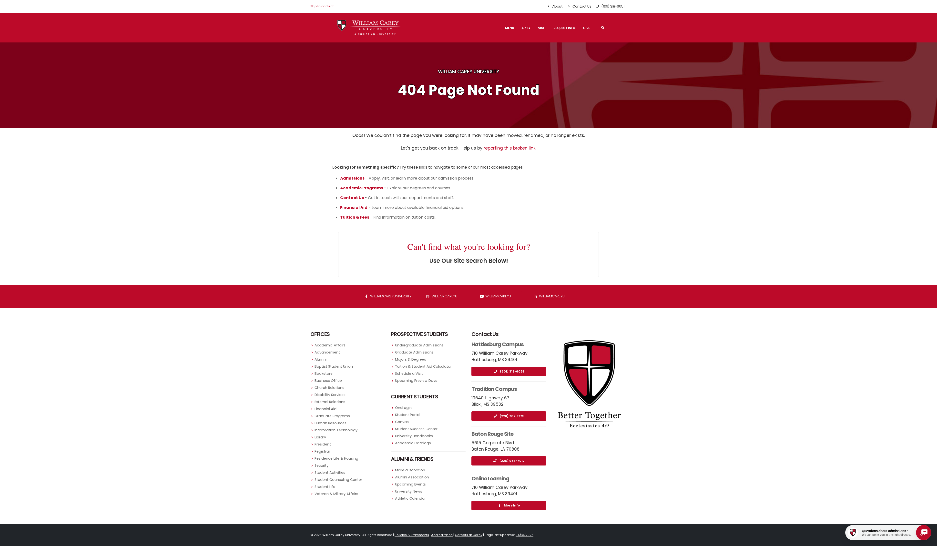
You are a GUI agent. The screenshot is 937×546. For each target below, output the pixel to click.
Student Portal (407, 414)
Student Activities (330, 472)
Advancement (327, 352)
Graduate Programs (332, 416)
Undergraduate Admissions (419, 345)
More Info (512, 505)
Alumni (320, 359)
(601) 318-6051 (512, 371)
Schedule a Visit (409, 373)
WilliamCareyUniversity (390, 296)
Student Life (325, 486)
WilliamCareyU (497, 296)
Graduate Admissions (414, 352)
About (556, 6)
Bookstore (324, 373)
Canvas (402, 421)
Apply (525, 28)
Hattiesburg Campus (497, 344)
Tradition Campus (494, 389)
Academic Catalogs (413, 443)
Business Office (328, 380)
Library (320, 437)
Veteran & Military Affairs (336, 493)
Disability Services (330, 394)
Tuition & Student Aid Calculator (423, 366)
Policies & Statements (412, 535)
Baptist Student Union (334, 366)
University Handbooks (414, 436)
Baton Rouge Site (492, 434)
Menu (509, 28)
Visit (542, 28)
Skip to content (322, 6)
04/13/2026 (524, 535)
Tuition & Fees (354, 217)
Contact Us (581, 6)
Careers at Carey (468, 535)
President (323, 444)
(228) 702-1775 (512, 416)
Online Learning (490, 478)
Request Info (564, 28)
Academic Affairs (330, 345)
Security (321, 465)
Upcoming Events (410, 484)
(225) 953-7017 (512, 461)
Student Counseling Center (338, 479)
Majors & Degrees (410, 359)
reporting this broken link (510, 148)
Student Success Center (416, 428)
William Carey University (468, 71)
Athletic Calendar (410, 498)
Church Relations (329, 387)
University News (408, 491)
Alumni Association (412, 477)
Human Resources (330, 423)
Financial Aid (325, 408)
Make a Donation (410, 470)
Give (586, 28)
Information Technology (336, 430)
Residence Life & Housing (336, 458)
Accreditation (442, 535)
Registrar (322, 451)
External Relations (330, 401)
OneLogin (403, 407)
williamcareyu (444, 296)
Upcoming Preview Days (416, 380)
